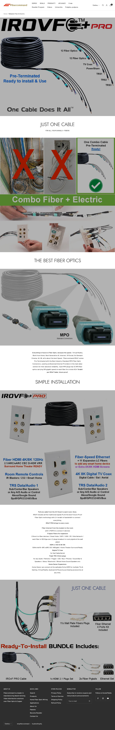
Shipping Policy (56, 699)
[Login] (106, 5)
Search (32, 693)
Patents (33, 709)
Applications (34, 703)
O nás (70, 3)
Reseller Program (38, 7)
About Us (33, 706)
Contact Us (34, 716)
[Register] (89, 701)
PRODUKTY (52, 3)
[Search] (103, 5)
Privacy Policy (56, 693)
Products (33, 696)
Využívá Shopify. (37, 724)
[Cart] (110, 5)
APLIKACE (62, 3)
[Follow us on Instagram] (102, 698)
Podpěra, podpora (71, 7)
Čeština (95, 5)
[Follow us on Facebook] (98, 698)
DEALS (42, 3)
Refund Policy (56, 703)
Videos (49, 7)
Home (5, 14)
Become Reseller (36, 713)
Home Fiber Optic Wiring (39, 699)
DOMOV (34, 3)
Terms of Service (57, 696)
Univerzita (58, 7)
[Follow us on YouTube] (107, 698)
